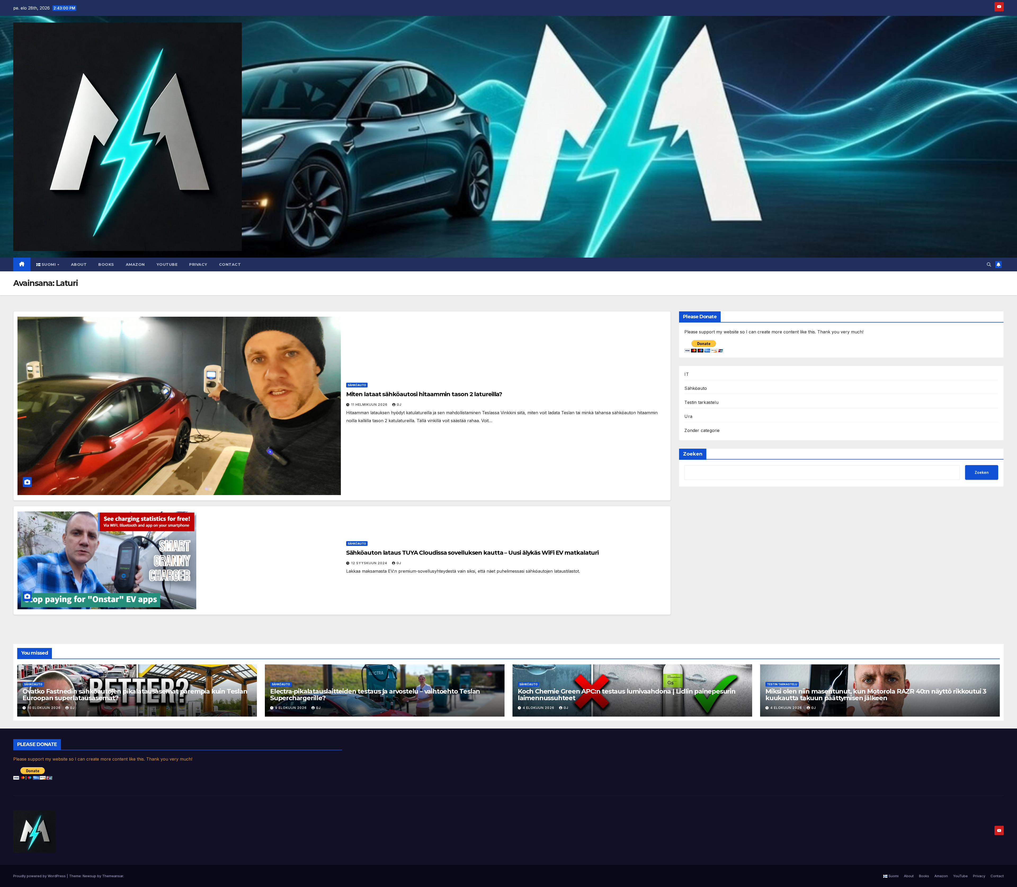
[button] (989, 264)
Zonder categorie (702, 430)
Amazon (135, 264)
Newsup (89, 876)
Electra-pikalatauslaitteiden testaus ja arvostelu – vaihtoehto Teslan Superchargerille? (375, 694)
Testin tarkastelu (701, 402)
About (79, 264)
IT (686, 374)
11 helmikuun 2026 (370, 405)
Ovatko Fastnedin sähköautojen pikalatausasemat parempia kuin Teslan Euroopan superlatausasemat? (135, 694)
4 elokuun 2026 (539, 708)
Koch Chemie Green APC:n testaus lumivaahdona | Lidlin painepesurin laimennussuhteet (626, 694)
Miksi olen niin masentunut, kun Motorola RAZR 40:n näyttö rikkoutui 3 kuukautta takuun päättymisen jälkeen (875, 694)
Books (106, 264)
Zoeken (692, 454)
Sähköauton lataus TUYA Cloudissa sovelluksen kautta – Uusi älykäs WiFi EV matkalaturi (472, 552)
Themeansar (112, 876)
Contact (230, 264)
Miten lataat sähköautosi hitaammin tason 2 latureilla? (424, 394)
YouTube (167, 264)
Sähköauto (357, 385)
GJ (399, 405)
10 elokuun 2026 (45, 708)
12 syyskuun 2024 (369, 563)
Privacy (198, 264)
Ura (688, 416)
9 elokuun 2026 (291, 708)
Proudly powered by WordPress (40, 876)
